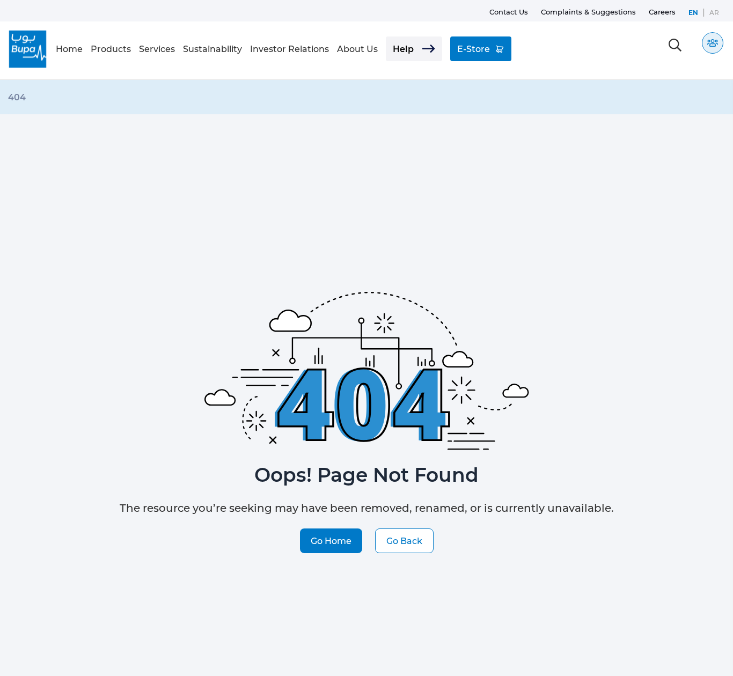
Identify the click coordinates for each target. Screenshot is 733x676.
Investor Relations (289, 48)
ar (714, 12)
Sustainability (212, 48)
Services (157, 48)
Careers (662, 11)
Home (69, 48)
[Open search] (675, 45)
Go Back (404, 540)
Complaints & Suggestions (588, 11)
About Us (357, 48)
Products (111, 48)
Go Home (331, 540)
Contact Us (508, 11)
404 (17, 96)
